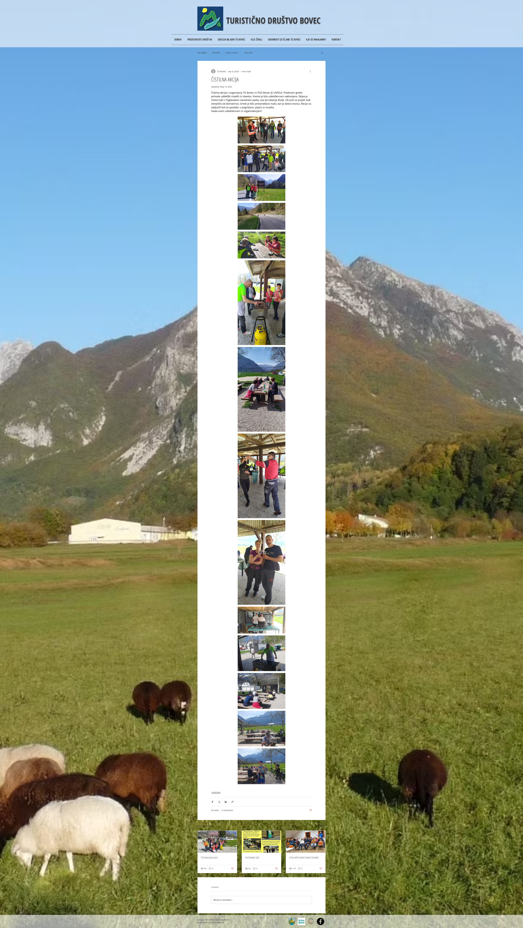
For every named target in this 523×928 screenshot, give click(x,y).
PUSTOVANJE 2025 (252, 857)
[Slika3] (301, 921)
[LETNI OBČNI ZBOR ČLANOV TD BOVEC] (305, 842)
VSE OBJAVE (202, 52)
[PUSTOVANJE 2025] (261, 842)
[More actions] (310, 71)
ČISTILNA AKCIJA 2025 (209, 857)
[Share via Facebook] (212, 802)
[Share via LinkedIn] (225, 802)
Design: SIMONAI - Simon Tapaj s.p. (210, 922)
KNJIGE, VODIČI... (232, 52)
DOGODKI (216, 52)
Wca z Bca (249, 52)
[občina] (292, 921)
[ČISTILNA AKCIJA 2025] (217, 842)
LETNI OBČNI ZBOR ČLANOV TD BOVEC (304, 857)
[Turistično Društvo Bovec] (320, 921)
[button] (322, 53)
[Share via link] (232, 802)
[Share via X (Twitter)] (219, 802)
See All (322, 825)
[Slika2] (311, 921)
